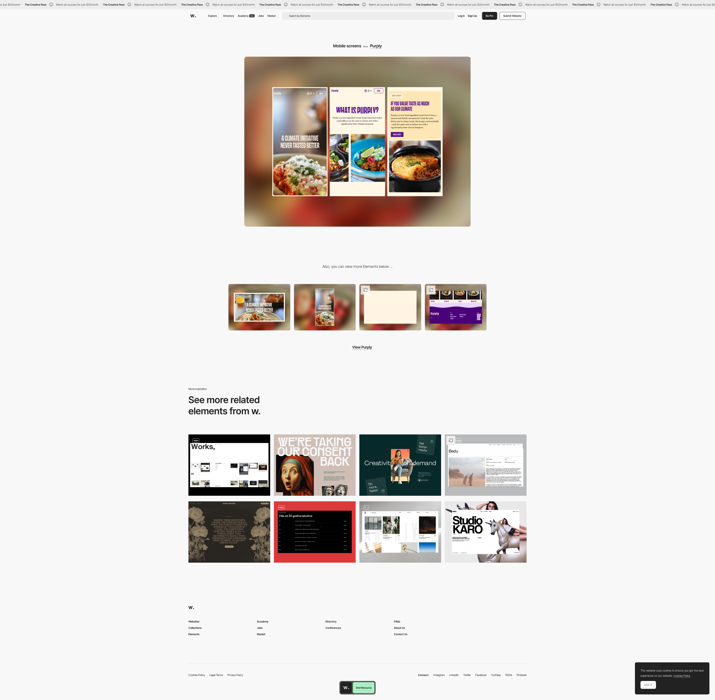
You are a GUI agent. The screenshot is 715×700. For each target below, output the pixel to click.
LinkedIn (454, 675)
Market (272, 15)
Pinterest (522, 675)
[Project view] (486, 465)
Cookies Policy (196, 675)
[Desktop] (259, 307)
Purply (376, 46)
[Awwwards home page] (346, 687)
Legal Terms (216, 675)
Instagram (439, 675)
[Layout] (400, 465)
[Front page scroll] (390, 307)
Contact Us (400, 634)
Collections (195, 627)
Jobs (261, 15)
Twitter (467, 675)
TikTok (508, 675)
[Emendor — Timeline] (315, 532)
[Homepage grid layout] (229, 465)
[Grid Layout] (400, 532)
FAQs (397, 621)
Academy (246, 15)
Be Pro (489, 15)
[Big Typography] (315, 465)
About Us (399, 627)
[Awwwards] (193, 15)
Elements (193, 634)
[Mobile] (325, 307)
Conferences (333, 627)
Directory (228, 15)
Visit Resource (363, 687)
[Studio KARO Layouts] (486, 532)
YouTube (495, 675)
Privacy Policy (235, 675)
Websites (193, 621)
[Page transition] (456, 307)
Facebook (481, 675)
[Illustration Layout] (229, 532)
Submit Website (512, 15)
